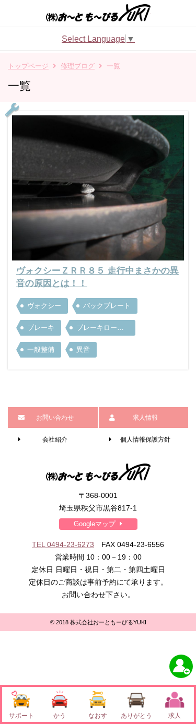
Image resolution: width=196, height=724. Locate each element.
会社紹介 (54, 439)
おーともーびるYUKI (98, 12)
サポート (21, 715)
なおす (97, 715)
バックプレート (107, 306)
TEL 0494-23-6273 (63, 544)
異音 (83, 349)
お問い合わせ (55, 417)
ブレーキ (40, 327)
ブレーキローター (102, 327)
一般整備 (40, 349)
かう (59, 715)
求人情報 (145, 417)
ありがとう (136, 715)
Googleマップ (95, 524)
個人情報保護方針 (145, 439)
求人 (174, 715)
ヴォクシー (44, 306)
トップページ (28, 66)
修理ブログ (78, 66)
